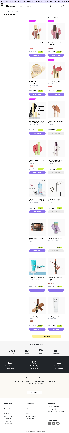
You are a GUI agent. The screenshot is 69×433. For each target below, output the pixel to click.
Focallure (50, 124)
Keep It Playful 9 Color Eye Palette (36, 239)
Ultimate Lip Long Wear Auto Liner (54, 278)
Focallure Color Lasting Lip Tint (36, 161)
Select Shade (37, 55)
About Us (6, 406)
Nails (27, 413)
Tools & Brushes (30, 418)
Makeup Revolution (53, 240)
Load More (47, 336)
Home (5, 12)
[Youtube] (58, 423)
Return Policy (7, 418)
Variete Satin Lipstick (54, 82)
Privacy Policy (7, 421)
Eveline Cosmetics (34, 46)
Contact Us (7, 411)
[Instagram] (49, 423)
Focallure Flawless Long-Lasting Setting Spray (55, 161)
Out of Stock (56, 133)
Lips (27, 408)
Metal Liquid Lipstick (35, 317)
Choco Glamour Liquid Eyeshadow (54, 43)
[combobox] (36, 6)
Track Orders (7, 413)
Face (27, 406)
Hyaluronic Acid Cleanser (36, 278)
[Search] (51, 6)
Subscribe (34, 392)
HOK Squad (7, 408)
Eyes (27, 411)
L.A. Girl (50, 202)
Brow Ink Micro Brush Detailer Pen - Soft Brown (55, 200)
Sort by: (49, 17)
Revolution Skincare (34, 279)
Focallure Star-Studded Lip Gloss (56, 121)
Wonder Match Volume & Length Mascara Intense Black (36, 122)
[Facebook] (53, 423)
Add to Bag (37, 133)
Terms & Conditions (9, 416)
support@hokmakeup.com (58, 409)
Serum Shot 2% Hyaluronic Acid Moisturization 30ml (37, 200)
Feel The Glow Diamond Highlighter (36, 82)
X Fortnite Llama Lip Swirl (55, 238)
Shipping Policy (8, 423)
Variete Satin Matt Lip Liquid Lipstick (37, 43)
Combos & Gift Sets (31, 416)
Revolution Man (52, 318)
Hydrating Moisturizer (54, 317)
